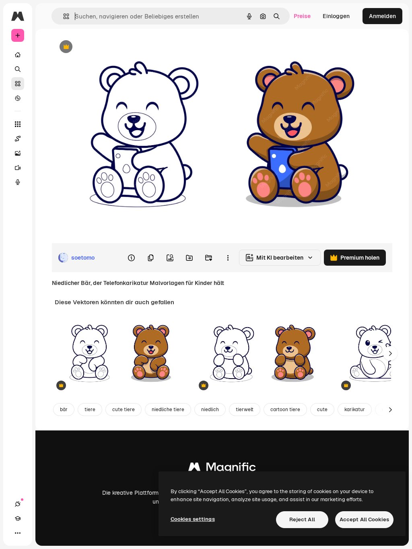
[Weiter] (390, 353)
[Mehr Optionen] (228, 258)
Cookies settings (193, 519)
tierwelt (244, 409)
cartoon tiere (285, 409)
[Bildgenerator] (17, 153)
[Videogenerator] (17, 167)
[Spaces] (17, 138)
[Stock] (17, 83)
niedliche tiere (168, 409)
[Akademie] (17, 518)
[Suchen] (17, 69)
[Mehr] (17, 532)
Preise (302, 16)
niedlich (210, 409)
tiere (89, 409)
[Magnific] (222, 469)
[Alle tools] (17, 124)
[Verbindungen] (17, 504)
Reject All (302, 519)
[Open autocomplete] (63, 16)
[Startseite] (17, 54)
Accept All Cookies (364, 519)
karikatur (354, 409)
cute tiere (123, 409)
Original (103, 47)
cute (322, 409)
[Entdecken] (17, 98)
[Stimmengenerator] (17, 182)
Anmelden (382, 16)
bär (64, 409)
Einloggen (336, 16)
